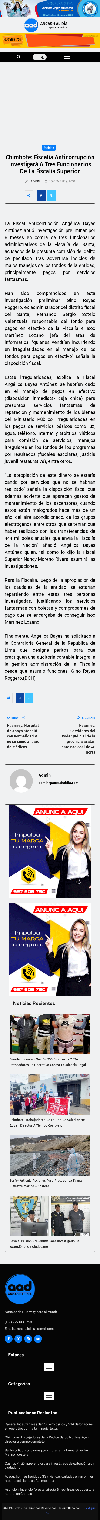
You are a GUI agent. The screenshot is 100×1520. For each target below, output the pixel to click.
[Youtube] (38, 1339)
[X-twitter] (18, 1339)
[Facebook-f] (9, 1339)
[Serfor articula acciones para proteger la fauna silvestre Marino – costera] (50, 1155)
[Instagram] (28, 1339)
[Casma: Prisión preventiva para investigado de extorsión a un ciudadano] (50, 1216)
